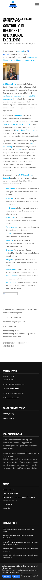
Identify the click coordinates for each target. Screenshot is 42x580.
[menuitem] (36, 4)
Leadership (6, 508)
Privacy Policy (8, 413)
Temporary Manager (10, 501)
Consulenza (13, 44)
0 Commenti (21, 343)
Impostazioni (27, 576)
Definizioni (20, 44)
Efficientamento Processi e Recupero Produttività (19, 497)
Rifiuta (16, 576)
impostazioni (17, 572)
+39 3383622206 (13, 389)
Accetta (6, 576)
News (33, 44)
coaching (6, 44)
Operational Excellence (10, 493)
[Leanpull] (17, 4)
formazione (28, 44)
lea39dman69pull (8, 346)
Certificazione (7, 504)
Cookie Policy (8, 418)
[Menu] (36, 4)
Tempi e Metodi (8, 490)
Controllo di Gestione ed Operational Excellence (13, 32)
